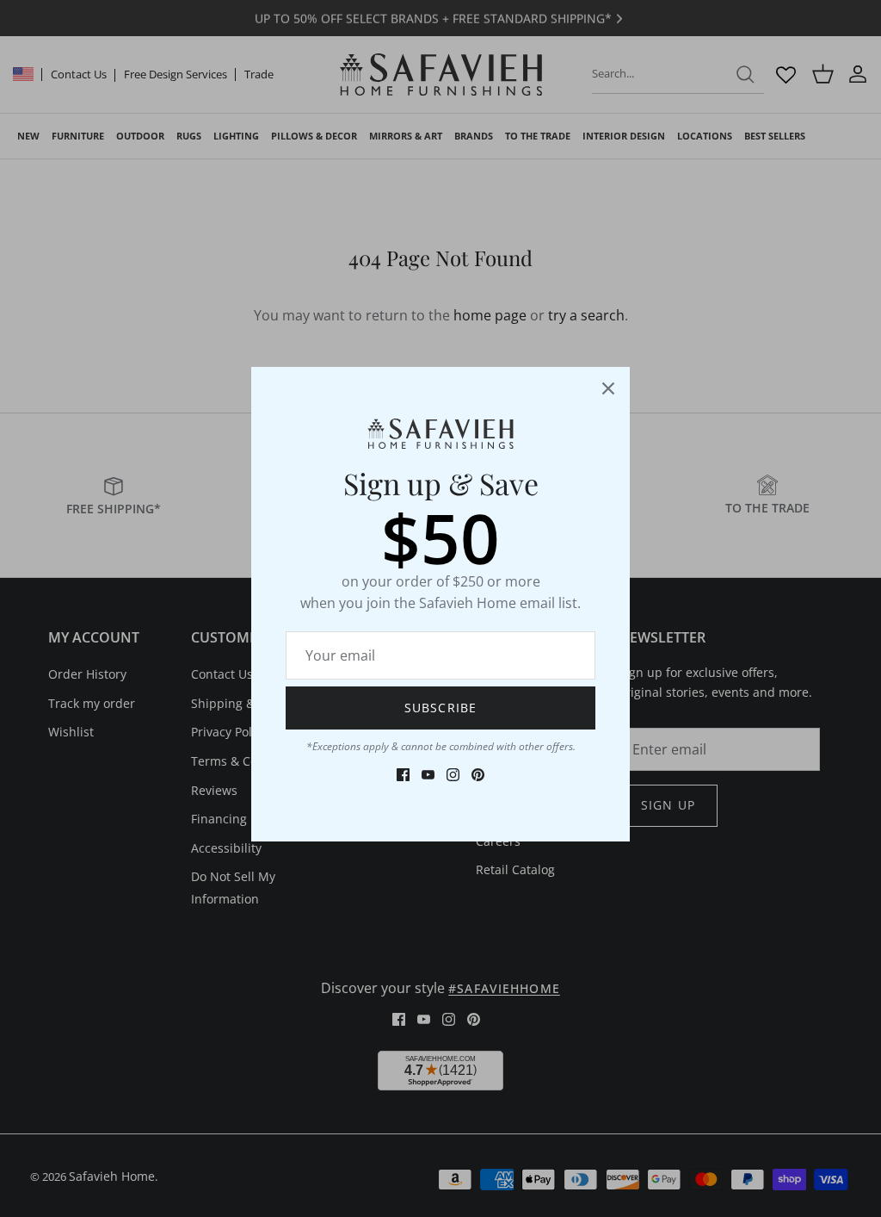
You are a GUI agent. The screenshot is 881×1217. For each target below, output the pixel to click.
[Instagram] (453, 774)
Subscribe (440, 707)
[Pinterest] (477, 774)
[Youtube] (428, 774)
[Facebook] (403, 774)
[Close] (608, 388)
